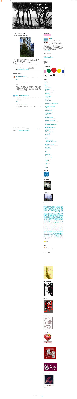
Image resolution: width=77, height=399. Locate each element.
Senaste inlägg (15, 128)
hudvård (56, 217)
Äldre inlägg (39, 128)
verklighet (57, 236)
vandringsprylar (50, 236)
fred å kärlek (47, 213)
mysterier (54, 223)
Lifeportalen (56, 219)
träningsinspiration (47, 234)
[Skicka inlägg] (27, 67)
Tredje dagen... (47, 152)
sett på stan (27, 69)
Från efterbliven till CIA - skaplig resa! (51, 145)
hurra (61, 217)
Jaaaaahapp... (47, 147)
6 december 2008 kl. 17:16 (24, 95)
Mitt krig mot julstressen (49, 133)
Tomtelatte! (47, 150)
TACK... (46, 137)
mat (49, 220)
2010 (46, 82)
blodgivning (58, 206)
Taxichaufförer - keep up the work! (50, 141)
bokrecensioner (58, 207)
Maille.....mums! (47, 99)
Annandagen (47, 89)
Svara (17, 79)
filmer (62, 210)
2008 (46, 85)
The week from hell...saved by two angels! (52, 121)
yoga (62, 237)
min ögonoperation (55, 221)
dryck (46, 210)
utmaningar (45, 236)
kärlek (50, 219)
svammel (48, 232)
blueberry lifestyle (52, 207)
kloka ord (58, 218)
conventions (55, 209)
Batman (54, 206)
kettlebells (55, 218)
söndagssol (57, 232)
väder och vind (50, 237)
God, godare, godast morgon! (50, 120)
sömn (55, 232)
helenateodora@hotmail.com (48, 57)
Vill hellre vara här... (48, 126)
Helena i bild (47, 215)
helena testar (61, 216)
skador (57, 229)
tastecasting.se (46, 233)
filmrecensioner (46, 211)
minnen (59, 221)
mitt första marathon (50, 222)
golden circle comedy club (48, 214)
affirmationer (45, 206)
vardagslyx (54, 236)
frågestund (53, 213)
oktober (47, 160)
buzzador (58, 208)
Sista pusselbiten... (48, 96)
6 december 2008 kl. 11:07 (22, 76)
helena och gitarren (46, 216)
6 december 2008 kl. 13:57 (23, 82)
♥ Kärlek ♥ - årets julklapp (49, 109)
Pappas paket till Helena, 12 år (50, 127)
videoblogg (61, 236)
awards (48, 206)
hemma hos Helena (51, 217)
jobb (53, 218)
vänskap (59, 237)
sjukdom (53, 229)
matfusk (52, 220)
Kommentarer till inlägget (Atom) (24, 130)
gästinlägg (59, 214)
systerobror (51, 232)
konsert (61, 218)
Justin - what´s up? (48, 123)
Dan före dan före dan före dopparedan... (52, 103)
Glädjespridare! (47, 154)
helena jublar (56, 215)
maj (46, 167)
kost (44, 219)
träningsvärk (58, 234)
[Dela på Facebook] (32, 68)
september (47, 161)
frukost (51, 213)
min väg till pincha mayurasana (58, 220)
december (47, 86)
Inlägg (46, 247)
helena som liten (56, 216)
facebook (59, 210)
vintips (46, 237)
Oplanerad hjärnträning (49, 131)
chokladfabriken (46, 209)
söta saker (61, 232)
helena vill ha (46, 217)
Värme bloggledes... (48, 113)
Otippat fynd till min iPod (49, 140)
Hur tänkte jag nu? (48, 155)
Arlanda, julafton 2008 (49, 92)
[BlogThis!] (29, 68)
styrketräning (59, 231)
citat (49, 209)
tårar (62, 234)
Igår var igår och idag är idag (50, 106)
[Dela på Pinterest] (33, 68)
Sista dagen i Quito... (48, 87)
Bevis (46, 151)
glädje (62, 213)
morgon (24, 69)
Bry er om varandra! (48, 157)
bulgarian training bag (52, 208)
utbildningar (57, 235)
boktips (62, 207)
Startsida (27, 128)
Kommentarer (47, 249)
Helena (17, 95)
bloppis (48, 207)
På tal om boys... (48, 134)
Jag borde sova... (48, 148)
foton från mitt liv (20, 69)
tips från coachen (56, 233)
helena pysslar (51, 216)
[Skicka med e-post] (28, 68)
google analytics (55, 214)
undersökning (53, 235)
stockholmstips (49, 231)
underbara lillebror (47, 235)
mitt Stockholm (56, 222)
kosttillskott (46, 219)
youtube (45, 238)
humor (59, 217)
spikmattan (54, 230)
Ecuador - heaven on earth (49, 90)
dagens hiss (58, 209)
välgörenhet (55, 237)
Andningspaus (47, 104)
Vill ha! (46, 138)
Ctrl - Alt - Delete (48, 114)
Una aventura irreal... (48, 110)
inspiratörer (50, 218)
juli (46, 164)
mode (62, 222)
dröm (48, 210)
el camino (52, 210)
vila (44, 237)
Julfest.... (46, 107)
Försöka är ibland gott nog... (50, 144)
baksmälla (51, 206)
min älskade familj (47, 221)
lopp (59, 219)
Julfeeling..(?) (47, 97)
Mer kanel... (47, 130)
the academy (50, 233)
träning (61, 233)
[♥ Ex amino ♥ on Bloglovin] (47, 35)
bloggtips (46, 207)
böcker (62, 208)
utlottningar (61, 235)
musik (51, 223)
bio (56, 206)
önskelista (47, 238)
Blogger (42, 396)
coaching (51, 209)
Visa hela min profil (47, 50)
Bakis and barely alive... (49, 117)
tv (60, 234)
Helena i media (52, 215)
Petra (17, 76)
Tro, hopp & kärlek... (48, 100)
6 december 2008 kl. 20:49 (23, 104)
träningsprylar (53, 234)
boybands (45, 208)
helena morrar (61, 215)
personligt (53, 225)
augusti (47, 163)
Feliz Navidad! (47, 93)
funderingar (58, 213)
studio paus (54, 231)
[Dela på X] (31, 68)
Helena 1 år (47, 116)
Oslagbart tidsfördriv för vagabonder (51, 124)
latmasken (52, 219)
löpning (47, 220)
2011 (46, 81)
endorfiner (55, 210)
